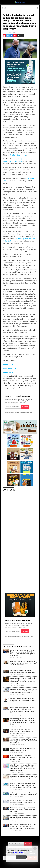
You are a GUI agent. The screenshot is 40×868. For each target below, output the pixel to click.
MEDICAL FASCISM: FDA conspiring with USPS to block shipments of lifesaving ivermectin (23, 777)
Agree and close (21, 857)
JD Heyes (13, 32)
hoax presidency (18, 381)
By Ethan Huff (20, 674)
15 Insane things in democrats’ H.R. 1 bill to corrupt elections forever (23, 818)
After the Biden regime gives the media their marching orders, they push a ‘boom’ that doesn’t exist (23, 809)
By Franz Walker (20, 735)
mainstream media (13, 383)
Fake (19, 378)
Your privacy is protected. (11, 412)
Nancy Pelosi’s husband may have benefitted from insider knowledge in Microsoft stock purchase (21, 731)
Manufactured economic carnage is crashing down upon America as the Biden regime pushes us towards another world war (23, 691)
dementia (6, 378)
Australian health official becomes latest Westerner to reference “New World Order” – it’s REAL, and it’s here (23, 663)
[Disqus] (20, 517)
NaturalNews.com (9, 372)
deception (30, 376)
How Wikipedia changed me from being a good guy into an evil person (22, 749)
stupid (5, 388)
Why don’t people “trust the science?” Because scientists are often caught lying (22, 801)
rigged (33, 383)
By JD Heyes (19, 657)
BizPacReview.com (9, 368)
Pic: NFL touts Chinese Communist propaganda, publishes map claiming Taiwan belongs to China (23, 757)
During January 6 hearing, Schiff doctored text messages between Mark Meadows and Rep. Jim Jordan (23, 740)
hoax (9, 381)
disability (13, 378)
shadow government (10, 385)
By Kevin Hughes (20, 796)
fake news (25, 378)
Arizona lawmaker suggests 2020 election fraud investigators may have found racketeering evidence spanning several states (22, 710)
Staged (30, 385)
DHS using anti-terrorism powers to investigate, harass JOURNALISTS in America (23, 671)
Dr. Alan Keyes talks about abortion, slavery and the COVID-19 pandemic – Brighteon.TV (23, 794)
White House (18, 388)
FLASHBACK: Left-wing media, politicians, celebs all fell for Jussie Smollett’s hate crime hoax (22, 700)
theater (10, 388)
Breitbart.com (8, 364)
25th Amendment (20, 376)
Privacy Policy (18, 853)
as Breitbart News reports (17, 155)
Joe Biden (28, 381)
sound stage (22, 385)
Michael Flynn (25, 383)
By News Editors (20, 685)
